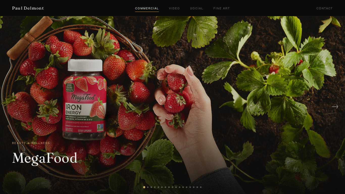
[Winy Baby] (197, 187)
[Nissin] (165, 187)
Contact (324, 8)
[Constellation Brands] (151, 187)
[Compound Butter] (201, 187)
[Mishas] (179, 187)
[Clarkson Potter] (183, 187)
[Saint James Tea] (155, 187)
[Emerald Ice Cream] (162, 187)
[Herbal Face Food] (176, 187)
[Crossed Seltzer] (190, 187)
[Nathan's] (158, 187)
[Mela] (148, 187)
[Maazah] (186, 187)
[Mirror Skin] (172, 187)
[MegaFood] (144, 187)
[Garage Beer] (193, 187)
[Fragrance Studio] (169, 187)
